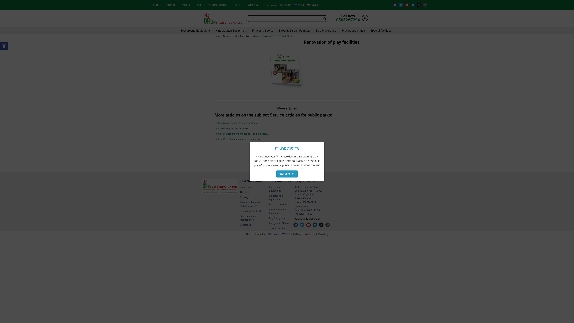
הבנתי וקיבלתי (287, 174)
